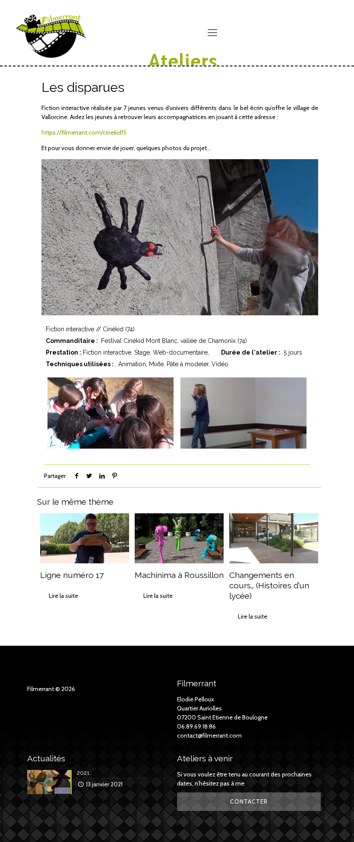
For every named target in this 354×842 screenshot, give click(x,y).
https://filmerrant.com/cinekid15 (83, 132)
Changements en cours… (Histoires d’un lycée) (269, 585)
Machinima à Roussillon (179, 575)
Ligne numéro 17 (72, 575)
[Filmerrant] (51, 23)
